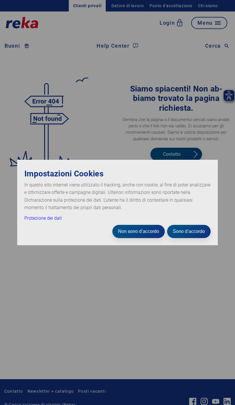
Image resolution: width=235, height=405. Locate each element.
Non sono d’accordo (138, 231)
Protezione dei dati (43, 218)
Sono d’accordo (189, 231)
